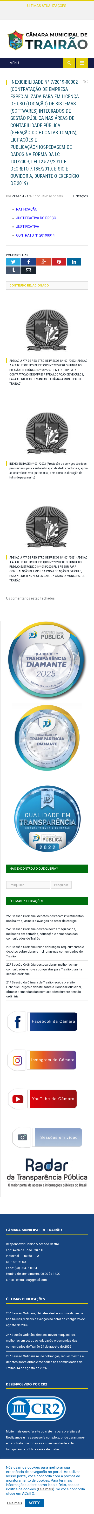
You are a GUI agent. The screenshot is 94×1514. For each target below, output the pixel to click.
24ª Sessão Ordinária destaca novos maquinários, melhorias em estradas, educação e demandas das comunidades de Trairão (48, 11)
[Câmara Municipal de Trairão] (47, 39)
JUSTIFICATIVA (27, 227)
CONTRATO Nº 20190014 (35, 235)
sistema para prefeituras (62, 1431)
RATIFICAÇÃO (26, 209)
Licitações (80, 196)
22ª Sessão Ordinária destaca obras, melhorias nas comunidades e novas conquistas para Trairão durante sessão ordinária (44, 969)
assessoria (37, 1437)
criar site (34, 1431)
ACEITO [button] (34, 1503)
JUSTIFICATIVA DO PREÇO (36, 218)
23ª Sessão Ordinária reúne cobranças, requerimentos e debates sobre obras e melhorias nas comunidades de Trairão (45, 951)
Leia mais (45, 1489)
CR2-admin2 (20, 196)
